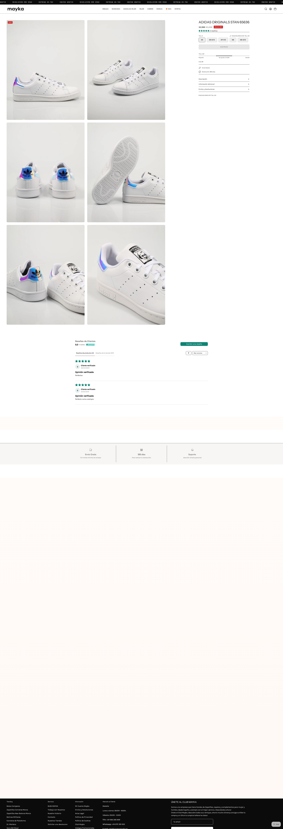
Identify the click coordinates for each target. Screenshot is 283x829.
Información (79, 801)
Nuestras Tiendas (55, 821)
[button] (130, 9)
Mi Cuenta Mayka (82, 806)
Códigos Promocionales (84, 828)
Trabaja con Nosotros (56, 810)
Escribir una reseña (194, 344)
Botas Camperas (13, 806)
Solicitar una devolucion (58, 824)
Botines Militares (13, 817)
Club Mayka (80, 824)
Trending (10, 801)
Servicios (51, 801)
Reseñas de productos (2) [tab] (85, 353)
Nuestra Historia (54, 813)
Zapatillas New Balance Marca (19, 813)
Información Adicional (207, 84)
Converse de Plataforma (16, 821)
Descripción (203, 79)
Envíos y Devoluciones (84, 810)
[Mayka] (15, 9)
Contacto (51, 817)
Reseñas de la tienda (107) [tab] (105, 353)
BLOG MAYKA (53, 806)
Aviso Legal (79, 813)
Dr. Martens (11, 824)
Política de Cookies (82, 821)
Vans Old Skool (12, 828)
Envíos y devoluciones (207, 89)
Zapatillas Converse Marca (17, 810)
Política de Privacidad (84, 817)
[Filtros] (188, 353)
